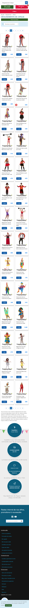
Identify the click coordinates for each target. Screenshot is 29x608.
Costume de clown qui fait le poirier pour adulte (21, 99)
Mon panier (23, 6)
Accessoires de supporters (8, 581)
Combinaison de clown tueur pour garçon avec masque (6, 50)
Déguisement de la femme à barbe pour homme (7, 248)
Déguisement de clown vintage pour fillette (6, 372)
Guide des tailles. (5, 547)
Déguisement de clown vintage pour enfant (20, 347)
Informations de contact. (7, 567)
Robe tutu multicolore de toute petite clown (7, 124)
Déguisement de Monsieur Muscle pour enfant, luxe (7, 148)
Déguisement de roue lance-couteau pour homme (21, 248)
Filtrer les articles (14, 19)
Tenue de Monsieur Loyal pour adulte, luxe (21, 198)
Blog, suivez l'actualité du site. (8, 578)
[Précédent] (9, 30)
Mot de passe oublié (6, 542)
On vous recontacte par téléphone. (14, 472)
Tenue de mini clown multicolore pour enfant (6, 347)
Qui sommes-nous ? (6, 564)
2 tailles (19, 54)
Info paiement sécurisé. (7, 550)
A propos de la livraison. (7, 553)
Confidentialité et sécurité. (7, 561)
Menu (14, 11)
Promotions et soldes (6, 575)
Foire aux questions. (6, 533)
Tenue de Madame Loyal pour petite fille (21, 124)
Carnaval (4, 584)
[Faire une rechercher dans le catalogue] (26, 2)
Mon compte (7, 6)
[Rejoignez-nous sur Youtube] (15, 516)
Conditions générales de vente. (9, 558)
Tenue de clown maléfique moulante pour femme (7, 99)
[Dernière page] (22, 30)
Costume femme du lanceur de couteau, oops (7, 173)
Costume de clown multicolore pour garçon (6, 297)
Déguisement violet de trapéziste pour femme (6, 223)
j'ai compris (8, 605)
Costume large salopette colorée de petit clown (7, 397)
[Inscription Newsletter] (21, 521)
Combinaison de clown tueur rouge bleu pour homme (20, 75)
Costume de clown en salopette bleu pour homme (21, 297)
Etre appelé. (4, 539)
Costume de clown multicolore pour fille (20, 273)
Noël (3, 589)
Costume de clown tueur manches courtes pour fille (21, 49)
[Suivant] (20, 30)
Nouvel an (4, 592)
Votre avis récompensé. (7, 572)
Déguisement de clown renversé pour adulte (6, 322)
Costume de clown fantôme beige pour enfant (7, 74)
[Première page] (6, 30)
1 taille (4, 54)
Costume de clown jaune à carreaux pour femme (7, 273)
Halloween (4, 586)
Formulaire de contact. (7, 536)
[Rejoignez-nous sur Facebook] (12, 516)
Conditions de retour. (6, 544)
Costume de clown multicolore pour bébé (20, 322)
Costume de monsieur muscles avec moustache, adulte (21, 224)
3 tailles (4, 153)
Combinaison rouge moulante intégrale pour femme (21, 398)
